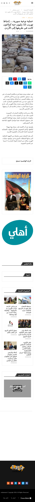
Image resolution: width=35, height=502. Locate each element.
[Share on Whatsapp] (30, 83)
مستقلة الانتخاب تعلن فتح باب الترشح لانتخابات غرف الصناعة (24, 309)
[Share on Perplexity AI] (30, 87)
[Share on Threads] (16, 83)
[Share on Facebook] (24, 79)
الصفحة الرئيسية (28, 10)
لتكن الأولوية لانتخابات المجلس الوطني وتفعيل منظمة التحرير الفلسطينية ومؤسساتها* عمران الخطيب (25, 348)
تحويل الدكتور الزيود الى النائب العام (11, 331)
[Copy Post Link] (21, 83)
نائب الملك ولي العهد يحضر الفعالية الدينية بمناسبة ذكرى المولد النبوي (24, 333)
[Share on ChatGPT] (7, 83)
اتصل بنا (13, 498)
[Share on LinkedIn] (10, 79)
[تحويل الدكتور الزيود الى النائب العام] (10, 324)
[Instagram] (4, 3)
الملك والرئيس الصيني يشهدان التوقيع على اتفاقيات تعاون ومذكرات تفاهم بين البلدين (10, 356)
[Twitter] (7, 3)
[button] (6, 388)
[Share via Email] (25, 87)
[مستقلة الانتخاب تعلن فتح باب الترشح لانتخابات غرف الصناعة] (24, 299)
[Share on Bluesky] (12, 83)
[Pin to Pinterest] (15, 79)
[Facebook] (9, 3)
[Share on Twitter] (19, 79)
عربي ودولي (15, 10)
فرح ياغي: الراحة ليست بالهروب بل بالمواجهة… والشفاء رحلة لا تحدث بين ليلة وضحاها (10, 310)
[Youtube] (2, 3)
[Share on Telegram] (25, 83)
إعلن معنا (5, 498)
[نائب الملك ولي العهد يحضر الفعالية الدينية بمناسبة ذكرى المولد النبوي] (24, 324)
